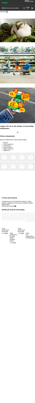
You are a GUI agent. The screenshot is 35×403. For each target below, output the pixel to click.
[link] (17, 132)
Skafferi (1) (6, 150)
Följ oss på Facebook (8, 206)
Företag (31, 1)
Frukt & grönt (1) (8, 144)
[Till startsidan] (5, 2)
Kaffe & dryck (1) (8, 149)
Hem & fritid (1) (7, 147)
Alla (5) (5, 142)
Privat (27, 1)
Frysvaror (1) (7, 146)
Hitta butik (3, 11)
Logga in (28, 8)
